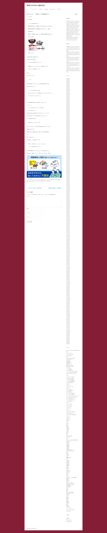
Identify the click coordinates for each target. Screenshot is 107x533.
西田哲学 (67, 497)
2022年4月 (68, 148)
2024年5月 (68, 114)
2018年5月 (68, 211)
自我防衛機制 (68, 485)
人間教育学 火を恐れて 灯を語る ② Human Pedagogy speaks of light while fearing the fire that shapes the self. (73, 26)
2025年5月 (68, 98)
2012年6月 (68, 306)
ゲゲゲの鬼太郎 (68, 391)
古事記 (67, 431)
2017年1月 (68, 232)
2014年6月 (68, 274)
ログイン (67, 517)
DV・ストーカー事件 (40, 179)
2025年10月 (68, 92)
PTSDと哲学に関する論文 (70, 358)
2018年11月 (68, 203)
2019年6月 (68, 193)
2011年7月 (68, 320)
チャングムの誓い (69, 403)
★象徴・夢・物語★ (69, 365)
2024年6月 (68, 113)
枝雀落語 (67, 464)
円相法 (67, 426)
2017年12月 (68, 217)
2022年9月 (68, 141)
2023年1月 (68, 136)
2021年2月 (68, 166)
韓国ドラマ (68, 506)
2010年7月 (68, 336)
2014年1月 (68, 280)
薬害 (67, 490)
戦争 (67, 453)
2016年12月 (68, 233)
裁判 (67, 496)
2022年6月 (68, 145)
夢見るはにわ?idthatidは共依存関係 (72, 439)
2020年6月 (68, 177)
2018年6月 (68, 209)
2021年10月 (68, 156)
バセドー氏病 (68, 407)
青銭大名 (67, 505)
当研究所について (69, 449)
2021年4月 (68, 164)
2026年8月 (68, 78)
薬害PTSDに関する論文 (70, 492)
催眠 (56, 179)
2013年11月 (68, 283)
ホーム (28, 9)
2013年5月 (68, 291)
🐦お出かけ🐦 (52, 9)
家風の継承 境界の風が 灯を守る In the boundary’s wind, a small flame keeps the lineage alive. (73, 34)
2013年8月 (68, 287)
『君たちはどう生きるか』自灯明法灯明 (34, 187)
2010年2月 (68, 343)
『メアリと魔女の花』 (70, 370)
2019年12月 (68, 185)
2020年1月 (68, 184)
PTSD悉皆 (40, 9)
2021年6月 (68, 161)
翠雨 (49, 180)
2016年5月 (68, 243)
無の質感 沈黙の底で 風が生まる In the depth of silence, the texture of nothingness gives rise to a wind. (72, 38)
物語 (67, 473)
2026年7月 (68, 79)
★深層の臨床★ (68, 362)
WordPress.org (68, 521)
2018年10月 (68, 204)
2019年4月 (68, 196)
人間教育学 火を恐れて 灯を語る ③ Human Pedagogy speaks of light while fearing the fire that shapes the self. (73, 22)
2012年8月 (68, 303)
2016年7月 (68, 240)
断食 (67, 455)
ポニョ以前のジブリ (69, 413)
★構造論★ (68, 360)
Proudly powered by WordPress (31, 528)
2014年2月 (68, 279)
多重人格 (28, 180)
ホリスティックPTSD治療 (70, 411)
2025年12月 (68, 89)
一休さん (67, 418)
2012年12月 (68, 298)
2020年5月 (68, 178)
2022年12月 (68, 137)
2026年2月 (68, 86)
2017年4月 (68, 228)
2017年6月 (68, 225)
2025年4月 (68, 100)
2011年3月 (68, 326)
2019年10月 (68, 188)
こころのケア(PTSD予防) (51, 179)
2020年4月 (68, 180)
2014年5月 (68, 275)
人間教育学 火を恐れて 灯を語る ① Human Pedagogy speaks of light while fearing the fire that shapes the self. (73, 30)
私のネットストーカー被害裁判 (71, 477)
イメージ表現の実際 (69, 390)
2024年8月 (68, 110)
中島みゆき (68, 419)
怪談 (67, 451)
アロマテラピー (68, 389)
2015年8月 (68, 255)
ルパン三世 (68, 417)
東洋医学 (67, 462)
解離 (67, 500)
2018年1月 (68, 216)
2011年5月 (68, 323)
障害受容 (67, 502)
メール (28, 212)
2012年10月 (68, 300)
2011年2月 (68, 327)
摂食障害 (67, 454)
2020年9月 (68, 173)
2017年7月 (68, 224)
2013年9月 (68, 286)
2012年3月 (68, 310)
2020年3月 (68, 181)
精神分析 (67, 480)
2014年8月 (68, 271)
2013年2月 (68, 295)
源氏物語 (67, 468)
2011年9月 (68, 318)
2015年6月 (68, 257)
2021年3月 (68, 165)
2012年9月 (68, 302)
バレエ (67, 409)
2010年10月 (68, 332)
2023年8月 (68, 126)
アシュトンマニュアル (70, 386)
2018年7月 (68, 208)
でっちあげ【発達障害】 (70, 379)
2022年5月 (68, 146)
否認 (67, 433)
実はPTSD (67, 441)
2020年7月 (68, 176)
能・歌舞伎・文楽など (70, 482)
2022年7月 (68, 144)
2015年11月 (68, 251)
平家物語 (67, 447)
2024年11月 (68, 106)
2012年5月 (68, 307)
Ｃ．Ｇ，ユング (68, 508)
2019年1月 (68, 200)
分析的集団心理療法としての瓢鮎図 (55, 187)
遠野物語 (67, 501)
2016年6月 (68, 241)
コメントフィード (69, 520)
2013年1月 (68, 296)
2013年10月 (68, 284)
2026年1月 (68, 87)
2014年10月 (68, 268)
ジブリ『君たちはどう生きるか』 (71, 397)
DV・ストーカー (33, 179)
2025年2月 (68, 102)
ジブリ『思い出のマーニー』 (71, 399)
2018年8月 (68, 207)
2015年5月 (68, 259)
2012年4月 (68, 308)
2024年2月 (68, 118)
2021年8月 (68, 158)
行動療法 (67, 494)
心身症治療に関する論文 (70, 450)
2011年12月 (68, 314)
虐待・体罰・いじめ (33, 180)
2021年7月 (68, 160)
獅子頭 (67, 474)
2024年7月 (68, 112)
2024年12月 (68, 105)
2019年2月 (68, 199)
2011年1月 (68, 328)
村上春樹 (67, 461)
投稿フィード (68, 518)
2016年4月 (68, 244)
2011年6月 (68, 322)
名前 (28, 208)
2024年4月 (68, 116)
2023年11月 (68, 122)
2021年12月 (68, 153)
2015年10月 (68, 252)
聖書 (67, 481)
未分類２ (67, 460)
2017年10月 (68, 220)
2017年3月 (68, 229)
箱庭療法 (67, 478)
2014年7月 (68, 272)
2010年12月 (68, 330)
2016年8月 (68, 239)
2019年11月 (68, 187)
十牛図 (67, 430)
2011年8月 (68, 319)
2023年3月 (68, 133)
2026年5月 (68, 82)
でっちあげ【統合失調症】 (70, 381)
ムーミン (67, 415)
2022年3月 (68, 149)
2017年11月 (68, 219)
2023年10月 (68, 124)
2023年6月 (68, 129)
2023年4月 (68, 132)
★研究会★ (68, 363)
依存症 (67, 423)
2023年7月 (68, 128)
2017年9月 (68, 221)
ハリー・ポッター (69, 406)
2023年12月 (68, 121)
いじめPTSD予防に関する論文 (71, 373)
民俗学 (67, 466)
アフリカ (67, 387)
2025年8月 (68, 94)
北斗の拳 (67, 429)
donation (59, 9)
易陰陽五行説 (68, 457)
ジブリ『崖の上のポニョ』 (70, 398)
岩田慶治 (67, 445)
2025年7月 (68, 96)
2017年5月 (68, 227)
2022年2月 (68, 150)
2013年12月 (68, 282)
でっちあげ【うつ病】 (70, 378)
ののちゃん (68, 385)
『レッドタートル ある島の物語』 (72, 371)
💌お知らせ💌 (68, 510)
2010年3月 (68, 342)
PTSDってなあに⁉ (33, 9)
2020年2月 (68, 183)
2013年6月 (68, 290)
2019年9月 (68, 189)
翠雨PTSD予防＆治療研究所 (36, 5)
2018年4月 (68, 212)
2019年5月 (68, 195)
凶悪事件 (59, 179)
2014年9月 (68, 269)
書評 (67, 458)
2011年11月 (68, 315)
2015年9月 (68, 253)
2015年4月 (68, 260)
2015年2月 (68, 263)
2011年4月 (68, 324)
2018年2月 (68, 215)
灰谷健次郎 (68, 470)
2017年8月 (68, 223)
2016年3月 (68, 245)
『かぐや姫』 (68, 367)
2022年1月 (68, 152)
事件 (67, 421)
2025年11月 (68, 90)
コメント (29, 196)
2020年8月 (68, 174)
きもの (67, 375)
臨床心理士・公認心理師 (70, 484)
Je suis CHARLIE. (69, 355)
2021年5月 (68, 162)
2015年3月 (68, 261)
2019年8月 (68, 191)
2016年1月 (68, 248)
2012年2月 (68, 311)
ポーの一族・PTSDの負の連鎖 (71, 414)
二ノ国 (67, 422)
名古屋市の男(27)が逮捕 (31, 56)
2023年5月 (68, 130)
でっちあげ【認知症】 (70, 382)
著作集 (67, 489)
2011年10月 (68, 316)
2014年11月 (68, 267)
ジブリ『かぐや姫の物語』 (70, 393)
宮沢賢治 (67, 442)
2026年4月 (68, 83)
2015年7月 (68, 256)
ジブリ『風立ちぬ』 (69, 401)
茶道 (67, 488)
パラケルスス (68, 410)
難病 (67, 504)
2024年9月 (68, 109)
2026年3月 (68, 85)
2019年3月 (68, 197)
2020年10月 (68, 172)
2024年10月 (68, 108)
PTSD (45, 179)
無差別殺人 (68, 472)
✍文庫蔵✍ (46, 9)
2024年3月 (68, 117)
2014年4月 (68, 276)
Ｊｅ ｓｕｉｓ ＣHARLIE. (70, 509)
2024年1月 (68, 120)
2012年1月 (68, 312)
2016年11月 (68, 235)
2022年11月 (68, 138)
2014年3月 (68, 278)
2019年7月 (68, 192)
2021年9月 (68, 157)
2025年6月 (68, 97)
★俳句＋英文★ (68, 359)
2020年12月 (68, 169)
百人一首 (67, 476)
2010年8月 (68, 335)
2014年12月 (68, 265)
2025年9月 (68, 93)
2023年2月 (68, 134)
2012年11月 (68, 299)
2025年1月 (68, 104)
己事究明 (67, 446)
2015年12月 (68, 249)
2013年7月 (68, 288)
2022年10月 (68, 140)
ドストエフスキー (69, 405)
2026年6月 (68, 81)
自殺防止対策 (68, 486)
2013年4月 (68, 292)
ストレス (67, 402)
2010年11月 (68, 331)
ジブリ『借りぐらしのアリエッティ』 (72, 395)
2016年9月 (68, 237)
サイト (28, 217)
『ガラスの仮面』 (69, 369)
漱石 (67, 469)
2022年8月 (68, 142)
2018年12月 (68, 201)
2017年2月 (68, 231)
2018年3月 (68, 213)
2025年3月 (68, 101)
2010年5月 (68, 339)
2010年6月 (68, 338)
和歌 (67, 434)
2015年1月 (68, 264)
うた (67, 374)
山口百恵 (67, 443)
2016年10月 (68, 236)
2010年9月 (68, 334)
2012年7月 (68, 304)
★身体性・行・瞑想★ (70, 366)
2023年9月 (68, 125)
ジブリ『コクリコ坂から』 (70, 394)
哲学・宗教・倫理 (69, 435)
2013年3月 (68, 294)
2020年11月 (68, 170)
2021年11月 (68, 154)
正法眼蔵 (67, 465)
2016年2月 (68, 247)
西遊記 (67, 498)
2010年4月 (68, 340)
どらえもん (68, 383)
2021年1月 (68, 168)
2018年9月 (68, 205)
